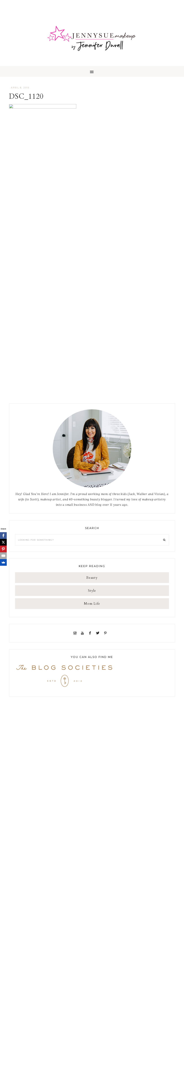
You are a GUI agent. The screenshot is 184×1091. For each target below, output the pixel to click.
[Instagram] (76, 633)
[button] (92, 71)
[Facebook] (91, 633)
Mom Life (92, 603)
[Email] (3, 555)
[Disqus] (92, 222)
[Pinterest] (106, 633)
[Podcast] (110, 633)
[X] (3, 542)
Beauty (92, 577)
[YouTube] (83, 633)
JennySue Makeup (92, 40)
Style (92, 590)
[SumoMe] (3, 562)
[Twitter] (98, 633)
